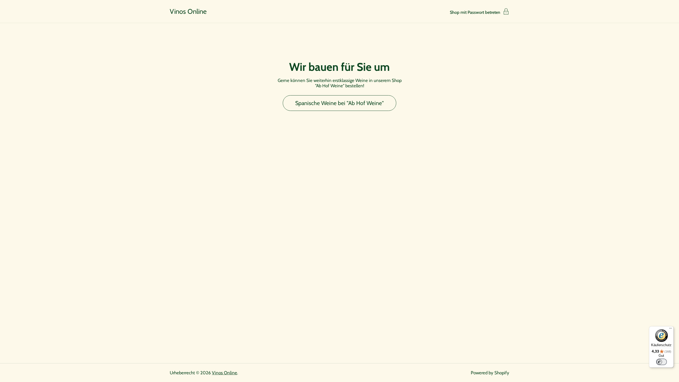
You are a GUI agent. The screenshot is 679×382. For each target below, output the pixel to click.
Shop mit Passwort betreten (475, 12)
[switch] (661, 362)
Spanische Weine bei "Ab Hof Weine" (339, 102)
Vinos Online (188, 11)
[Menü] (670, 329)
